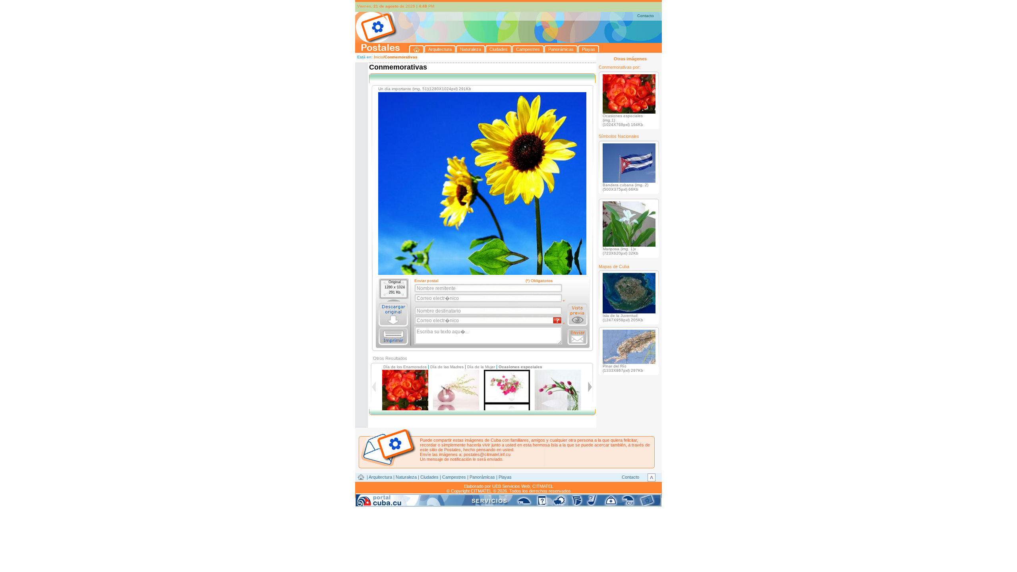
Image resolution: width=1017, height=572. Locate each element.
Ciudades (429, 477)
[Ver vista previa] (577, 314)
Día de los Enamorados (405, 367)
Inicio (378, 57)
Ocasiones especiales (520, 367)
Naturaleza (406, 477)
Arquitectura (380, 477)
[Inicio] (416, 49)
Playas (505, 477)
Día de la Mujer (481, 367)
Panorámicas (482, 477)
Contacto (645, 16)
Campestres (454, 477)
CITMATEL (542, 486)
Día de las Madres (447, 367)
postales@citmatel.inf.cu (487, 454)
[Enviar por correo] (577, 337)
